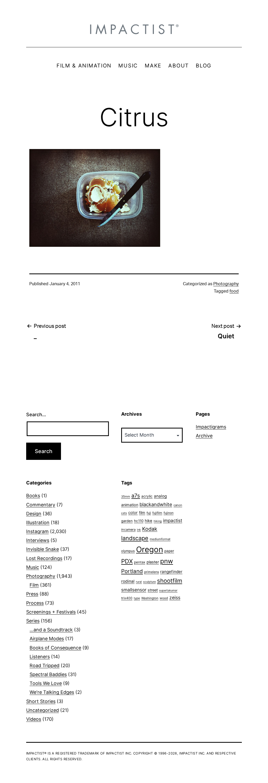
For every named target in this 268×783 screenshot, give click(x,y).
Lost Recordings (44, 558)
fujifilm (157, 513)
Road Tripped (44, 665)
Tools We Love (46, 683)
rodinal (128, 581)
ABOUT (178, 65)
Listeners (40, 656)
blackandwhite (155, 504)
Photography (226, 284)
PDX (127, 561)
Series (33, 621)
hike (148, 520)
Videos (33, 719)
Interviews (37, 540)
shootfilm (169, 580)
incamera (128, 529)
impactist (172, 520)
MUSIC (128, 65)
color (133, 512)
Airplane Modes (47, 638)
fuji (149, 513)
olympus (128, 551)
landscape (134, 538)
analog (160, 496)
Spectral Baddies (48, 674)
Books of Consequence (55, 647)
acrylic (147, 496)
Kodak (149, 529)
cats (124, 513)
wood (164, 598)
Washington (149, 598)
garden (127, 521)
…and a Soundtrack (51, 629)
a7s (135, 495)
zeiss (174, 597)
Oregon (149, 549)
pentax (139, 562)
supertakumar (168, 590)
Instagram (37, 531)
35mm (125, 496)
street (153, 590)
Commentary (40, 504)
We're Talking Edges (52, 692)
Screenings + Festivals (51, 612)
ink (139, 529)
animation (129, 504)
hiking (158, 521)
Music (32, 567)
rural (139, 582)
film (142, 512)
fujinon (169, 513)
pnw (166, 561)
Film (34, 585)
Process (35, 603)
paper (169, 551)
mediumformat (160, 539)
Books (33, 495)
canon (178, 505)
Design (33, 513)
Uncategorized (42, 710)
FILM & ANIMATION (84, 65)
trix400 (126, 598)
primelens (151, 572)
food (234, 291)
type (137, 598)
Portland (132, 571)
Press (32, 594)
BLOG (203, 65)
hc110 (138, 521)
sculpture (149, 582)
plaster (153, 562)
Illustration (37, 522)
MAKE (153, 65)
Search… (36, 414)
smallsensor (133, 589)
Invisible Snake (42, 549)
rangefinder (171, 571)
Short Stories (40, 701)
